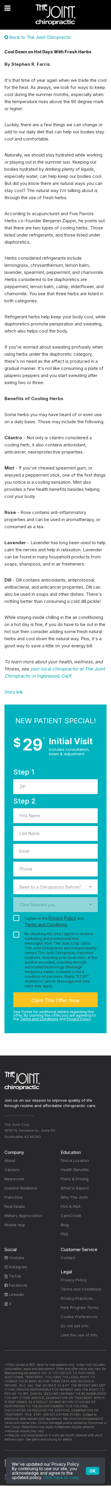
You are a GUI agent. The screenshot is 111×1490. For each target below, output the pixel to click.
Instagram (17, 1266)
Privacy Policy (62, 918)
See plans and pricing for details (48, 1439)
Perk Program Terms (80, 1307)
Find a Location (75, 1160)
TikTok (14, 1276)
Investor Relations (20, 1188)
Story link (13, 692)
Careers (12, 1169)
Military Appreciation (23, 1215)
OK (92, 1470)
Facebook (17, 1285)
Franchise (13, 1197)
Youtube (16, 1257)
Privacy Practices (77, 1298)
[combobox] (55, 886)
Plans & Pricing (75, 1178)
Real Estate (14, 1206)
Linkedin (16, 1294)
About (9, 1160)
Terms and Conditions (46, 924)
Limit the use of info (79, 1335)
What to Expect (75, 1188)
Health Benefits (75, 1169)
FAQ (64, 1234)
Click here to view (60, 1477)
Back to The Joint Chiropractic (39, 37)
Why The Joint (74, 1197)
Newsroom (14, 1178)
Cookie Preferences (79, 1316)
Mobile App (14, 1224)
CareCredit (71, 1215)
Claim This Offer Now (55, 1000)
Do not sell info (75, 1325)
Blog (65, 1224)
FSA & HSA (71, 1206)
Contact (68, 1257)
